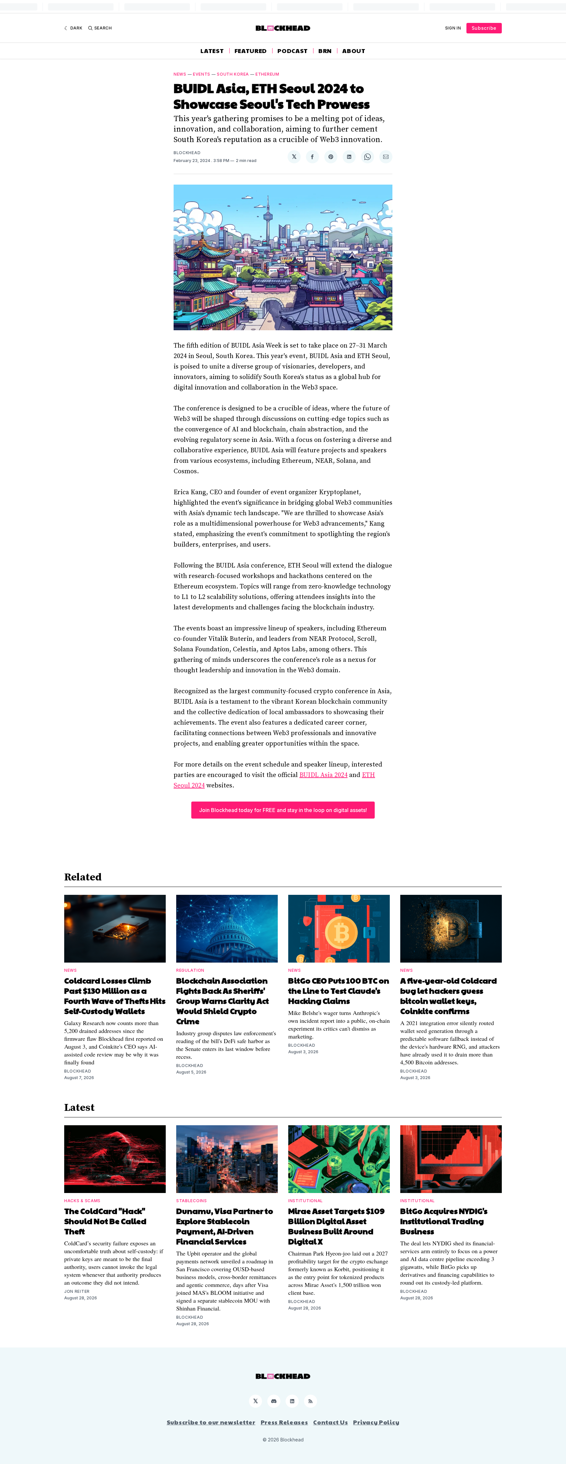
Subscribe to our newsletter (211, 1422)
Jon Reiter (77, 1291)
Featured (251, 50)
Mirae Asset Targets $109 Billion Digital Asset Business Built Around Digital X (336, 1226)
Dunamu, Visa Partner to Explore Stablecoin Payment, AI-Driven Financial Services (224, 1226)
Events (201, 74)
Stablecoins (191, 1200)
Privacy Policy (376, 1422)
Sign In (453, 28)
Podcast (292, 50)
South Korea (233, 74)
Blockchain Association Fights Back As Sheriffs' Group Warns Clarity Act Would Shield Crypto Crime (222, 1000)
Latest (212, 50)
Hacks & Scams (82, 1200)
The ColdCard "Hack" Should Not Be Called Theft (105, 1221)
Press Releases (284, 1422)
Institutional (305, 1200)
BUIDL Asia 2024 (323, 775)
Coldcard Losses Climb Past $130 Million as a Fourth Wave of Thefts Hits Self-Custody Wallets (114, 995)
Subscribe (484, 28)
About (354, 50)
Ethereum (267, 74)
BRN (325, 50)
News (180, 74)
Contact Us (330, 1422)
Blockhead (187, 152)
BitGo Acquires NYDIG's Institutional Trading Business (443, 1221)
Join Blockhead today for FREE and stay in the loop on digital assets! (283, 810)
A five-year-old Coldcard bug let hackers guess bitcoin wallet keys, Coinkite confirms (448, 995)
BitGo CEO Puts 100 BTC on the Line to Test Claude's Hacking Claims (338, 990)
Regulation (190, 970)
